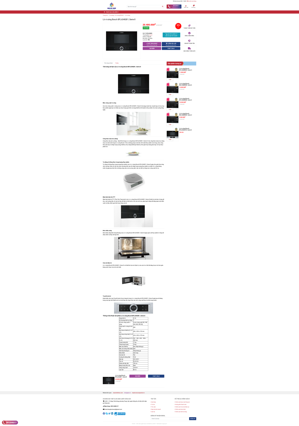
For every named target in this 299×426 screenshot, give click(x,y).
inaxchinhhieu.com (118, 392)
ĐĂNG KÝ (192, 418)
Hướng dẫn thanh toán (180, 404)
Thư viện (153, 407)
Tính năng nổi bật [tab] (108, 63)
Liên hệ (153, 411)
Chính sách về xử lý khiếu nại (182, 407)
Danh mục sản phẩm (112, 12)
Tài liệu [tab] (117, 63)
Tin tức (153, 404)
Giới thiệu (153, 402)
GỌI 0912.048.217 (171, 35)
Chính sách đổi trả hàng (181, 411)
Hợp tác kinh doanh (156, 409)
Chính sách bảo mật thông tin (182, 402)
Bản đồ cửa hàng (192, 1)
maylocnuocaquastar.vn (138, 392)
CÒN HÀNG (146, 27)
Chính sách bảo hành (180, 409)
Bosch (150, 35)
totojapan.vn (127, 392)
